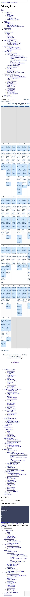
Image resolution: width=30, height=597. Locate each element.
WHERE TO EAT (8, 46)
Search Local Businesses (13, 75)
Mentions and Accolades (13, 19)
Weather (9, 415)
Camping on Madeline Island (14, 43)
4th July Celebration (15, 64)
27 (24, 285)
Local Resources (11, 88)
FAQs (8, 34)
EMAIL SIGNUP (8, 427)
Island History (10, 15)
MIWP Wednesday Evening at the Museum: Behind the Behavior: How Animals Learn (19, 310)
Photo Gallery (10, 85)
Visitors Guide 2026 (12, 81)
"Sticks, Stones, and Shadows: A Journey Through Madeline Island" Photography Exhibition (3, 158)
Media (5, 21)
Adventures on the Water (13, 65)
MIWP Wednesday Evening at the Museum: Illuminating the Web (19, 239)
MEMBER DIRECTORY (10, 418)
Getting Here (10, 376)
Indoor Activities (11, 70)
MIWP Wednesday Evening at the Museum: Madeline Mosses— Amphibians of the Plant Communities (19, 188)
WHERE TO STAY (9, 40)
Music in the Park (24, 186)
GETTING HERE (8, 32)
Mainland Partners (11, 408)
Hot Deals (26, 99)
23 (3, 285)
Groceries (9, 50)
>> (24, 104)
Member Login (10, 420)
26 (19, 285)
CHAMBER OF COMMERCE (11, 423)
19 (19, 245)
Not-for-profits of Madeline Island (18, 77)
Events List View (25, 103)
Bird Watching (10, 82)
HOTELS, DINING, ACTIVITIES (12, 389)
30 (3, 317)
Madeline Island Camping (13, 393)
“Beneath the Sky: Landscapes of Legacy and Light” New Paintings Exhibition (8, 170)
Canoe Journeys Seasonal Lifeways (2, 148)
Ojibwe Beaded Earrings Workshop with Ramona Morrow (3, 336)
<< (14, 104)
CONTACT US (8, 96)
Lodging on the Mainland (13, 44)
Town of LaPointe (11, 375)
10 (8, 196)
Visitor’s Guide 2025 (12, 413)
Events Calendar (17, 354)
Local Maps (10, 36)
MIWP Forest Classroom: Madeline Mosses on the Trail (24, 180)
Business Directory (8, 23)
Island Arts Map (11, 404)
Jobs (8, 417)
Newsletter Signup (11, 414)
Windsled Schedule (11, 39)
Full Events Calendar (12, 53)
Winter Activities (11, 406)
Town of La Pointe (11, 18)
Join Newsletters (11, 89)
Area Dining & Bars (12, 392)
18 (14, 245)
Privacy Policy (10, 386)
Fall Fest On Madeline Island (17, 56)
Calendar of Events (11, 385)
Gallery (8, 383)
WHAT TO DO (7, 51)
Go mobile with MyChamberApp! (15, 358)
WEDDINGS (7, 95)
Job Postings (12, 356)
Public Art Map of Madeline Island (15, 72)
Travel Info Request (11, 84)
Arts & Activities (11, 403)
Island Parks (10, 16)
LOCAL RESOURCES (9, 410)
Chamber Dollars (11, 92)
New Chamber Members (13, 25)
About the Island (8, 12)
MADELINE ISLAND (9, 369)
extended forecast (5, 522)
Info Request (10, 411)
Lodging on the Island (12, 41)
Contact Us (18, 356)
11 (14, 196)
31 (8, 317)
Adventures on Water (12, 397)
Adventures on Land (12, 67)
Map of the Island (11, 86)
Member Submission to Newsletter (15, 26)
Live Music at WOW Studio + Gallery (8, 178)
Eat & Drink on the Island (13, 47)
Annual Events (10, 54)
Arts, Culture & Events (12, 71)
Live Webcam (7, 22)
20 (24, 245)
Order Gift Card (11, 91)
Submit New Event (12, 103)
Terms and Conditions (12, 387)
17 (8, 245)
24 (8, 285)
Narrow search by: (5, 101)
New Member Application (13, 421)
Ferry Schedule (7, 28)
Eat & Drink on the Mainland (14, 49)
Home (8, 14)
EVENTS (6, 425)
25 (14, 285)
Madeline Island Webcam (13, 78)
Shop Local (9, 68)
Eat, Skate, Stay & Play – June (17, 63)
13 (24, 196)
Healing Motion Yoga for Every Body (3, 167)
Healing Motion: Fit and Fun (8, 184)
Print (19, 103)
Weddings (9, 394)
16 (3, 245)
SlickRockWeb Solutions (8, 528)
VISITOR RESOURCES (10, 74)
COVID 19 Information (12, 93)
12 (19, 196)
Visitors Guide (7, 29)
